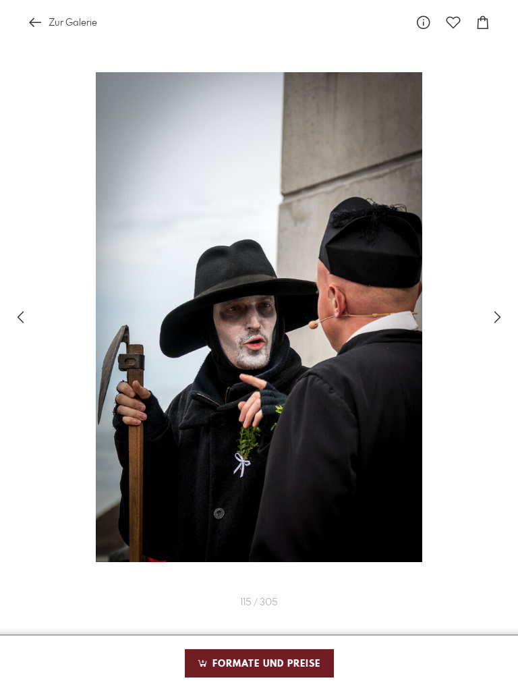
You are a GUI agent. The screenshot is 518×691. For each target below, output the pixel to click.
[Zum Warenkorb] (483, 22)
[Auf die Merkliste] (453, 22)
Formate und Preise (264, 664)
